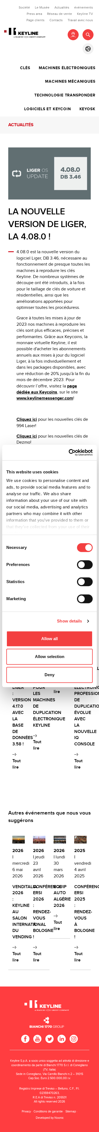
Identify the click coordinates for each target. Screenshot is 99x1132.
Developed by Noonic (50, 1118)
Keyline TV (85, 14)
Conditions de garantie (48, 1111)
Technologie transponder (64, 95)
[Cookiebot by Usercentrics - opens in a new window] (70, 452)
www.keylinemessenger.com (44, 398)
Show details (69, 621)
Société (24, 7)
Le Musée (42, 7)
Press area (34, 14)
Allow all (49, 638)
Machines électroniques (67, 68)
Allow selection (49, 656)
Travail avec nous (80, 20)
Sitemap (70, 1111)
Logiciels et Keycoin (47, 109)
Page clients (35, 20)
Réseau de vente (59, 14)
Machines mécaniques (70, 81)
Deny (49, 674)
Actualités (61, 7)
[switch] (85, 564)
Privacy (26, 1111)
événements (83, 7)
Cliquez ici (26, 419)
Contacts (56, 20)
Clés (25, 68)
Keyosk (87, 109)
